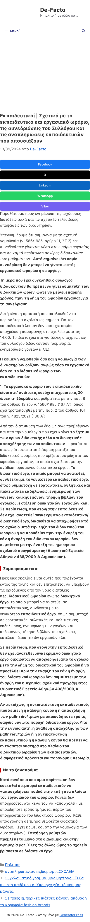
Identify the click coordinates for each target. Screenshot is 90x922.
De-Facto (52, 10)
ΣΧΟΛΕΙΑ (66, 871)
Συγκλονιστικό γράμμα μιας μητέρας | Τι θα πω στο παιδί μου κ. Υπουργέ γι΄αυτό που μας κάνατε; (42, 885)
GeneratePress (71, 915)
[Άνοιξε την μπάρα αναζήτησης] (83, 31)
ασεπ (35, 871)
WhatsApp (45, 196)
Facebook (45, 164)
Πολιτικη (13, 865)
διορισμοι (49, 871)
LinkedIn (45, 185)
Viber (45, 206)
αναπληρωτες (17, 871)
